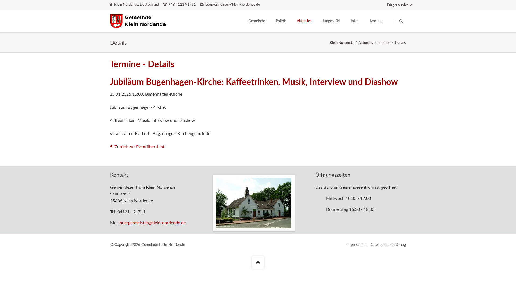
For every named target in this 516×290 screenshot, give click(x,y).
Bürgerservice (397, 5)
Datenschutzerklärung (388, 245)
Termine (384, 43)
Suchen (401, 21)
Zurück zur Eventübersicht (139, 147)
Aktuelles (366, 43)
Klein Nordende (342, 43)
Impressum (355, 245)
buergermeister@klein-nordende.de (153, 223)
